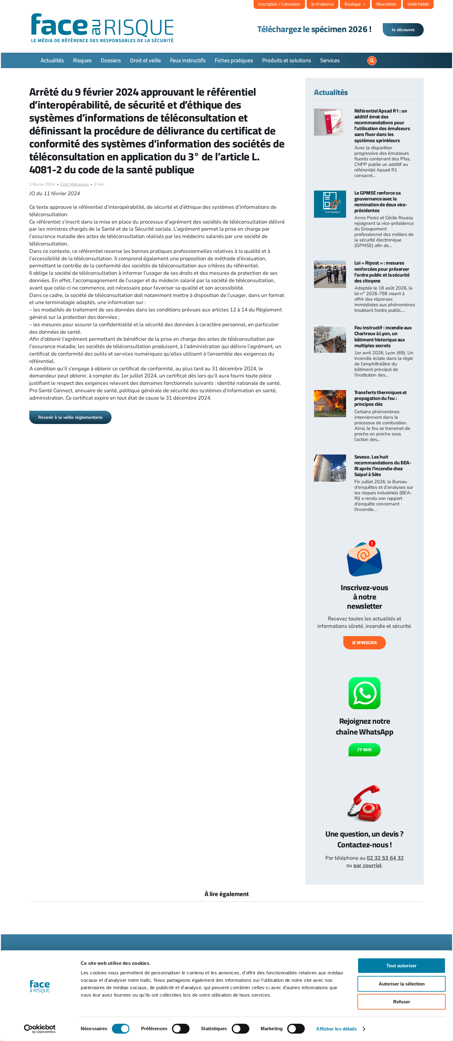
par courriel (367, 865)
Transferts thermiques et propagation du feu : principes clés (380, 398)
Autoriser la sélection (402, 983)
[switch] (181, 1029)
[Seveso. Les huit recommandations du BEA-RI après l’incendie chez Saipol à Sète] (330, 458)
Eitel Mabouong (74, 184)
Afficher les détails (336, 1028)
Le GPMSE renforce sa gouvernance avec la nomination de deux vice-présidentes (380, 201)
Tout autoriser (401, 965)
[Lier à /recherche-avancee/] (372, 60)
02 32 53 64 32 (385, 858)
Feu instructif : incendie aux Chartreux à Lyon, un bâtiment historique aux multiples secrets (383, 336)
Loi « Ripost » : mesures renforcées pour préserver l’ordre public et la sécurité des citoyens (382, 271)
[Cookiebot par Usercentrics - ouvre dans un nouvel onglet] (40, 1029)
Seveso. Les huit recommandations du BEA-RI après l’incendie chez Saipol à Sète (382, 465)
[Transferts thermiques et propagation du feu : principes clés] (330, 393)
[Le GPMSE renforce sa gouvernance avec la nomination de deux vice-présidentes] (330, 194)
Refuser (401, 1001)
